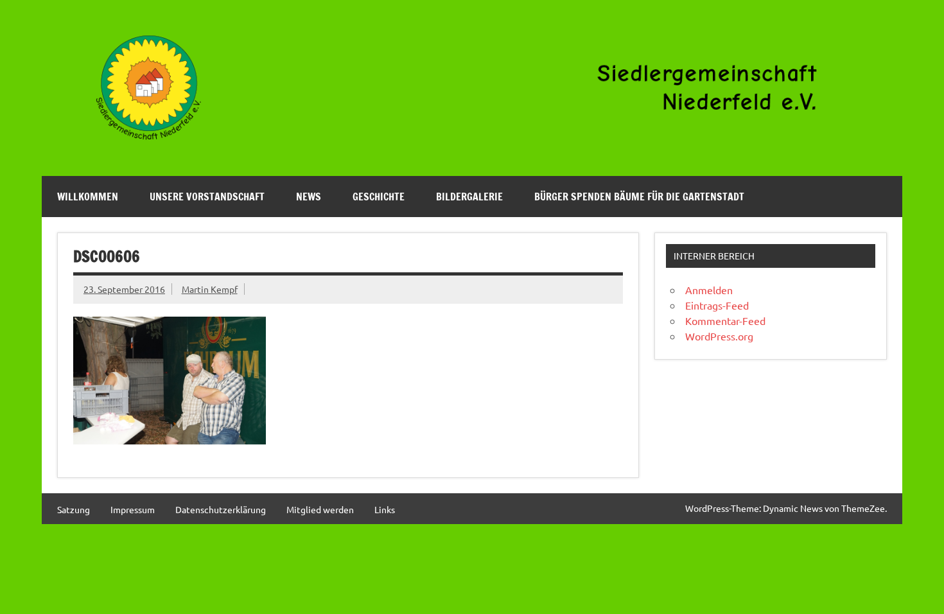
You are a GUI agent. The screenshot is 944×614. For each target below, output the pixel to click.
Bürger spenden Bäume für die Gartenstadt (639, 196)
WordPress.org (719, 335)
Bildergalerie (469, 196)
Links (384, 509)
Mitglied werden (320, 509)
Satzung (73, 509)
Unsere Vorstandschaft (207, 196)
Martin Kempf (210, 289)
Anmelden (709, 289)
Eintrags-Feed (717, 305)
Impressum (132, 509)
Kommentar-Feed (725, 320)
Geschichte (379, 196)
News (308, 196)
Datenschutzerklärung (220, 509)
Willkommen (87, 196)
